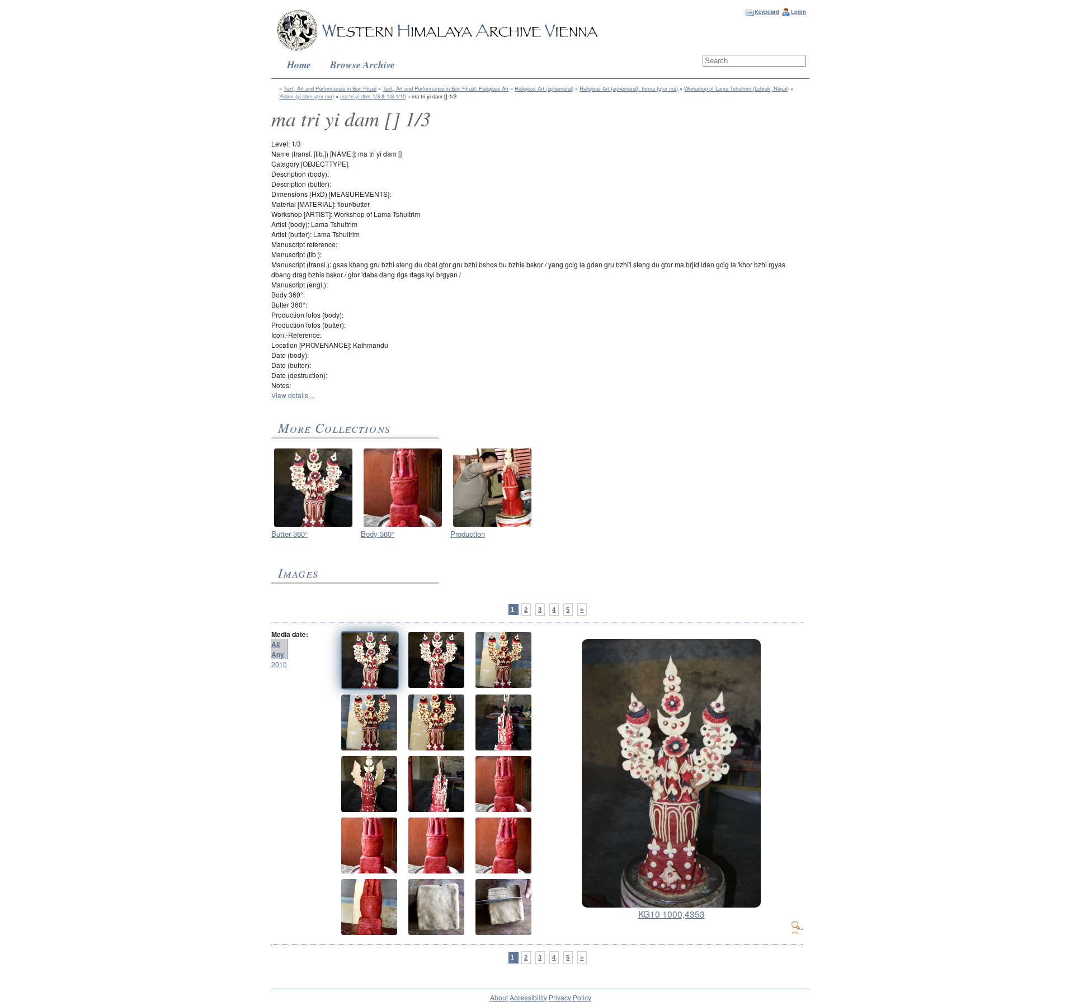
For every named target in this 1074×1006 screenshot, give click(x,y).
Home (299, 65)
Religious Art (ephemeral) (544, 88)
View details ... (293, 395)
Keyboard (767, 12)
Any (277, 654)
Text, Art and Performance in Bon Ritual (330, 88)
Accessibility (528, 997)
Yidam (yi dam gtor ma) (306, 96)
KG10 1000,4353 (671, 914)
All (275, 644)
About (499, 997)
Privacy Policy (570, 997)
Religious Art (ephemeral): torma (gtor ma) (629, 88)
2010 (279, 664)
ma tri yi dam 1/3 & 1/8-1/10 (373, 96)
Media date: (289, 634)
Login (798, 12)
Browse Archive (362, 65)
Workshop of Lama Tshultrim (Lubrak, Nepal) (736, 88)
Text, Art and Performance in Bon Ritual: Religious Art (445, 88)
